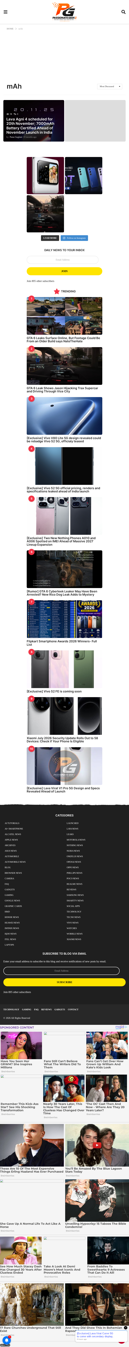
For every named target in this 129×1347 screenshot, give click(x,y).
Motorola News (76, 840)
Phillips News (74, 873)
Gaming (9, 895)
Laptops (9, 945)
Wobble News (74, 934)
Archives (10, 845)
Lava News (72, 828)
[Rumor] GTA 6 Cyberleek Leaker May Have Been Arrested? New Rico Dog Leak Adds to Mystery (62, 593)
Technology (74, 911)
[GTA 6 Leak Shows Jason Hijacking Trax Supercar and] (45, 213)
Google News (12, 900)
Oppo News (73, 867)
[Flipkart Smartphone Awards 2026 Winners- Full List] (64, 619)
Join (64, 271)
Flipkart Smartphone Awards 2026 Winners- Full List (62, 642)
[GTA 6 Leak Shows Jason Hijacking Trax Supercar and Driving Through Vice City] (64, 366)
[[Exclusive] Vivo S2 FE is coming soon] (64, 669)
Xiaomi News (74, 939)
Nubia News (73, 851)
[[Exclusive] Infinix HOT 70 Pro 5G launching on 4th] (83, 175)
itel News (10, 939)
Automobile (12, 856)
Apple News (11, 840)
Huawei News (12, 922)
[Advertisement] (64, 55)
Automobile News (15, 862)
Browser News (13, 873)
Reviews (71, 889)
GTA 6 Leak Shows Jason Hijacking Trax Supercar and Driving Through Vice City (62, 389)
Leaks (70, 834)
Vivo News (72, 922)
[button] (5, 12)
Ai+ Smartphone (14, 828)
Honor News (12, 917)
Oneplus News (75, 856)
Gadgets (10, 889)
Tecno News (73, 917)
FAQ (7, 884)
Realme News (74, 884)
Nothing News (75, 845)
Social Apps (73, 906)
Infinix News (12, 928)
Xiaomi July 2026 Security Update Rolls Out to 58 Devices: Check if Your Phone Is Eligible (62, 739)
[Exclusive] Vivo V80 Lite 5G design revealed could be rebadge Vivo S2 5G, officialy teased (64, 439)
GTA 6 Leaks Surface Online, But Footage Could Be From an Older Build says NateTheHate (63, 339)
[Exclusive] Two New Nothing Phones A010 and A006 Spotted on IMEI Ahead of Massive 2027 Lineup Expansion (61, 541)
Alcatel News (13, 834)
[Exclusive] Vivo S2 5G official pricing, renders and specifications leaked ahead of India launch (63, 489)
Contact (73, 1009)
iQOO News (10, 934)
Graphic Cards (13, 906)
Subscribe (64, 982)
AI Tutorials (12, 823)
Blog (8, 867)
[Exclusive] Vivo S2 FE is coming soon (54, 691)
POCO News (73, 878)
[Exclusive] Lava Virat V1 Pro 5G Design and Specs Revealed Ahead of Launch (63, 789)
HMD (7, 911)
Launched (72, 823)
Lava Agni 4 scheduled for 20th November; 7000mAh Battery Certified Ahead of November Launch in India (30, 126)
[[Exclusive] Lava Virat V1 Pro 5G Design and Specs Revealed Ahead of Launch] (64, 766)
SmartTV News (75, 900)
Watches (72, 928)
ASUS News (11, 851)
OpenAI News (74, 862)
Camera (9, 878)
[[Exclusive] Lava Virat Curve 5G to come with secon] (45, 175)
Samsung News (75, 895)
